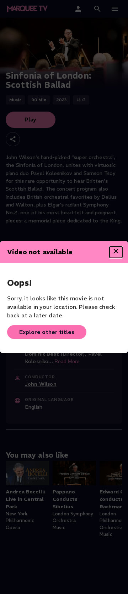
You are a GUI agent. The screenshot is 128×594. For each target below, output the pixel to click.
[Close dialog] (116, 252)
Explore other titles (46, 331)
